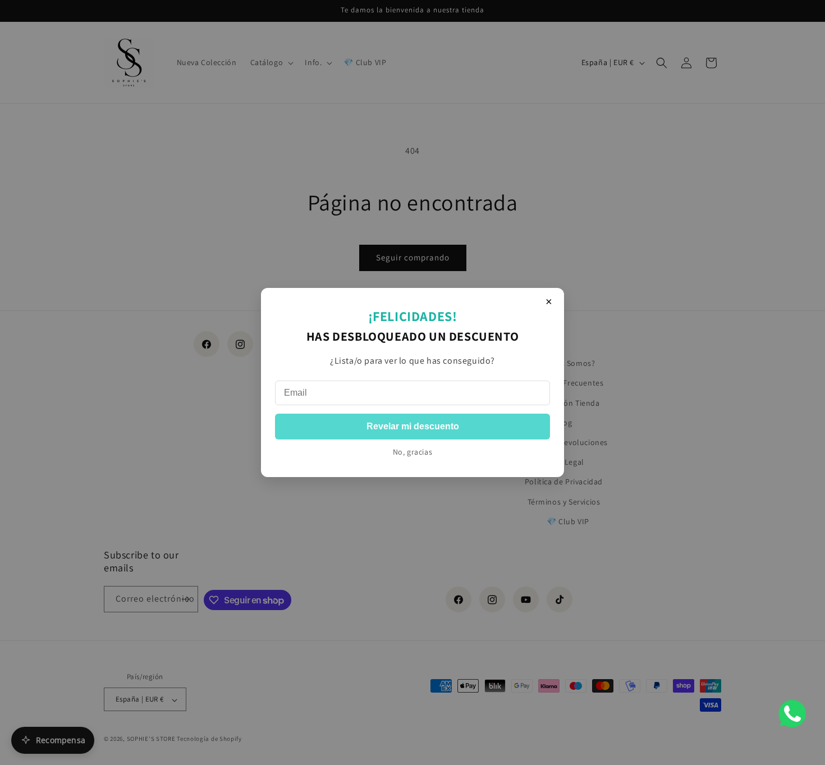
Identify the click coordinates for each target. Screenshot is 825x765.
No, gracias (413, 452)
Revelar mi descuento (412, 426)
